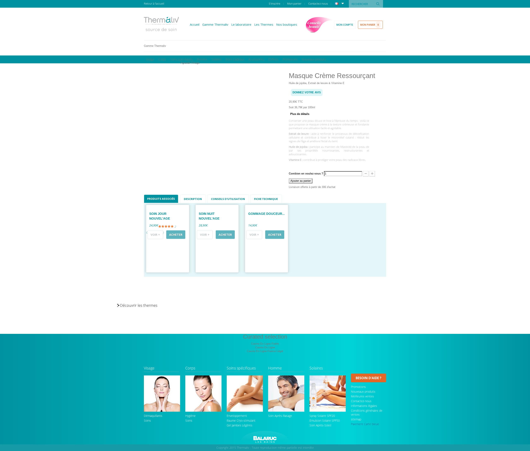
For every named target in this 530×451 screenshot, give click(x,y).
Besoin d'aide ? (368, 378)
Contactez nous (318, 3)
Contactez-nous (361, 401)
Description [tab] (193, 199)
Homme (202, 59)
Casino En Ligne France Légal (265, 351)
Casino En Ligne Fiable (265, 343)
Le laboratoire (241, 24)
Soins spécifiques (181, 59)
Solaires (216, 59)
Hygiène (190, 416)
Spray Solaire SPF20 (322, 416)
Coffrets (273, 59)
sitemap (356, 419)
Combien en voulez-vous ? (306, 173)
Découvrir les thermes (138, 305)
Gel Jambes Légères (239, 425)
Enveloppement (237, 416)
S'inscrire (275, 3)
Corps (162, 59)
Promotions (290, 59)
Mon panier (294, 3)
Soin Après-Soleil (320, 425)
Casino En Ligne (265, 347)
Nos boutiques (286, 24)
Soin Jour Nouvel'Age (159, 216)
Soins (147, 420)
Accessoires (256, 59)
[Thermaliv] (161, 24)
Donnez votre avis (307, 92)
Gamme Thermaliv (215, 24)
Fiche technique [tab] (266, 199)
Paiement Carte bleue (365, 424)
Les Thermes (263, 24)
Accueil (194, 24)
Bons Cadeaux (235, 59)
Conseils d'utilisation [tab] (228, 199)
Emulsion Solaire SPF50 (325, 420)
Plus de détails (299, 113)
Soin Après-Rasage (280, 416)
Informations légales (364, 406)
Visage (150, 59)
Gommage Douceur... (266, 213)
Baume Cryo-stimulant (241, 420)
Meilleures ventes (362, 396)
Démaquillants (153, 416)
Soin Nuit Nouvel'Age (209, 216)
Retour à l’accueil (154, 3)
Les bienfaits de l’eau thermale (399, 305)
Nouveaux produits (314, 59)
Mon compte (345, 24)
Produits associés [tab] (161, 199)
